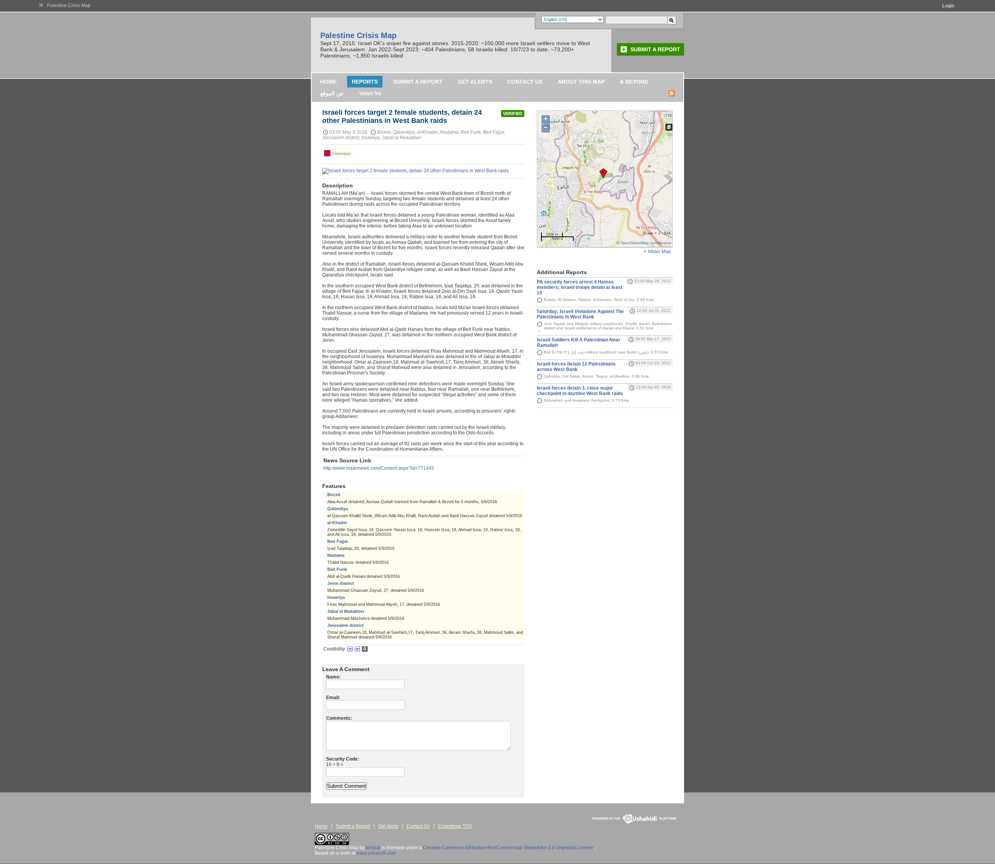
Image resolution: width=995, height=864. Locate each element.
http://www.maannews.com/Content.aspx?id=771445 (378, 468)
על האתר (370, 93)
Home (328, 82)
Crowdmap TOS (455, 826)
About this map (581, 82)
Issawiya (336, 597)
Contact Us (525, 82)
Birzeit (333, 494)
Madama (335, 555)
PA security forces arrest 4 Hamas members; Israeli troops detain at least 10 (579, 287)
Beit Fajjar (337, 541)
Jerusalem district (345, 625)
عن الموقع (332, 93)
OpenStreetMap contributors (645, 243)
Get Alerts (475, 82)
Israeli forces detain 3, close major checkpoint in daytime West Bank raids (580, 390)
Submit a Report (655, 49)
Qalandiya (337, 508)
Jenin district (340, 583)
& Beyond (634, 82)
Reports (365, 82)
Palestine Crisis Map (69, 5)
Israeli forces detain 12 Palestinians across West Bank (576, 366)
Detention (341, 153)
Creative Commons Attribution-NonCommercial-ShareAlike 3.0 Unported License (508, 847)
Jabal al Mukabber (345, 611)
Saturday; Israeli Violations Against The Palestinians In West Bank (580, 314)
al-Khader (337, 522)
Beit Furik (337, 569)
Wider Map (659, 251)
